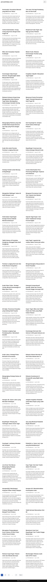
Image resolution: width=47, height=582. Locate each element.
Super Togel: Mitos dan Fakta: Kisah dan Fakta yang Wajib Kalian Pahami (34, 310)
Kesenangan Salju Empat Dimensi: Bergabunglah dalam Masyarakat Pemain (11, 75)
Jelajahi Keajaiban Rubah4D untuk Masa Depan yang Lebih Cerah (35, 401)
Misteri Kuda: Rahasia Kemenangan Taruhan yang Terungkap (34, 53)
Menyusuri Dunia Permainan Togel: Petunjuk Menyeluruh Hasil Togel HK (34, 99)
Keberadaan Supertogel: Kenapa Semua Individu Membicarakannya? (9, 218)
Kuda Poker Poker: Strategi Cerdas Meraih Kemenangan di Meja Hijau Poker (11, 287)
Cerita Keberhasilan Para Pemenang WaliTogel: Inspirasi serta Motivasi (35, 171)
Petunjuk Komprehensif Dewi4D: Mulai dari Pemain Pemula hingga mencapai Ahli (34, 287)
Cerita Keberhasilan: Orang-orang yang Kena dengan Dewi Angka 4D (11, 31)
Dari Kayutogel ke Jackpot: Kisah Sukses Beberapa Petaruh (34, 124)
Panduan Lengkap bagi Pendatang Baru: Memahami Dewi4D (10, 333)
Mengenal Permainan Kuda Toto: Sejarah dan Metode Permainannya (34, 195)
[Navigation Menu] (44, 2)
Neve (18, 580)
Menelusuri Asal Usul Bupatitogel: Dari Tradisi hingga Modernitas (35, 532)
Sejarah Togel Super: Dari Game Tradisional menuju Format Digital (33, 218)
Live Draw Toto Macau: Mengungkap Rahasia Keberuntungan (9, 466)
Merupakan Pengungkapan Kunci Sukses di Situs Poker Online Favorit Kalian (10, 532)
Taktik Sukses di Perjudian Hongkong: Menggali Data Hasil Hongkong (11, 242)
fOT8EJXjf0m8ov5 (6, 13)
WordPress (27, 580)
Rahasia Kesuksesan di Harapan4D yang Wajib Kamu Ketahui (34, 378)
